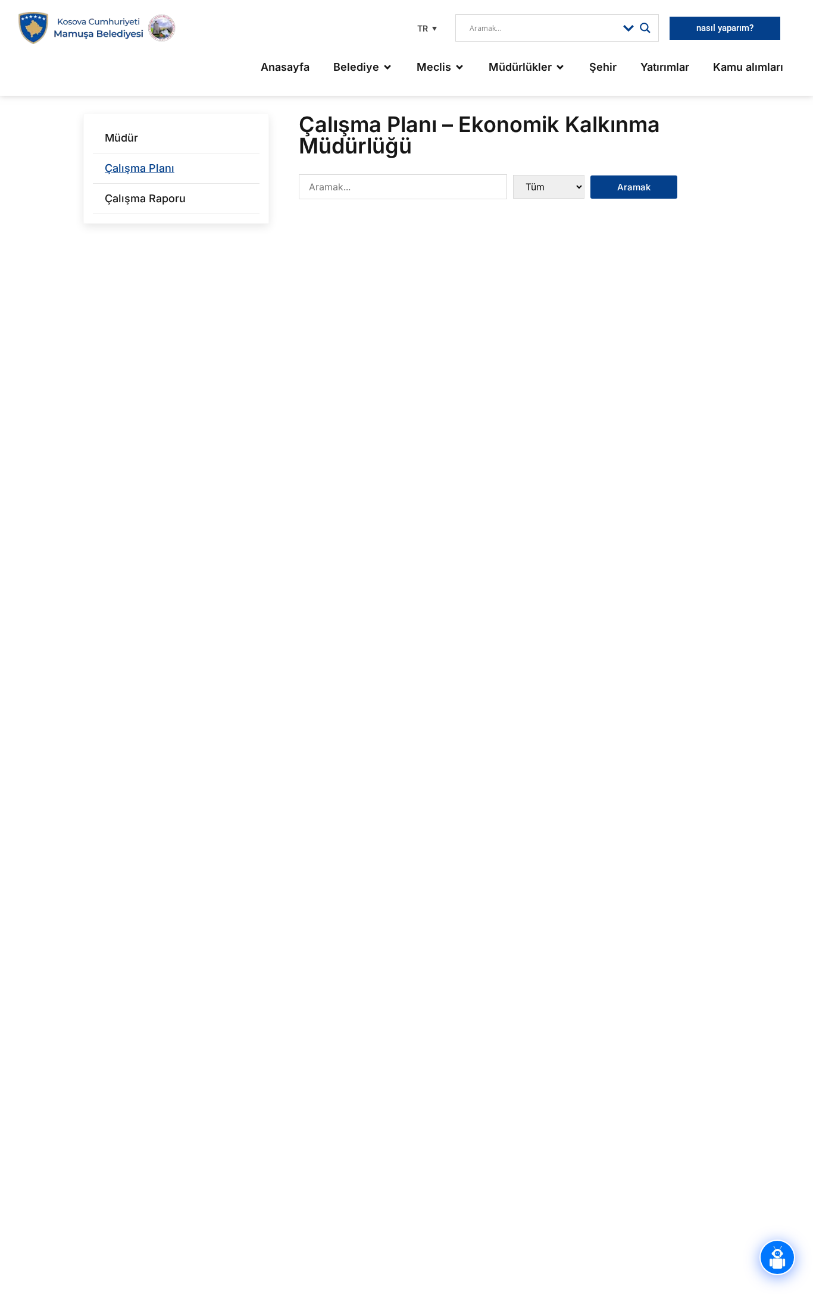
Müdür (121, 137)
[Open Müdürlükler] (560, 67)
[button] (425, 28)
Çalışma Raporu (145, 198)
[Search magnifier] (645, 28)
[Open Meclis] (459, 67)
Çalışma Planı (139, 168)
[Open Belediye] (387, 67)
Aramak (634, 187)
